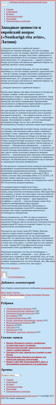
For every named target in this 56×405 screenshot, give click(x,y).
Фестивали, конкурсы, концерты (20, 332)
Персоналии (11, 330)
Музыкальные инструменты (18, 323)
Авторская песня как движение (20, 311)
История (10, 14)
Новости (21, 277)
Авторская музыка (14, 16)
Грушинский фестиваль (16, 318)
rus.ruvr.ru (15, 268)
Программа (11, 19)
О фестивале (11, 12)
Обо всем (10, 327)
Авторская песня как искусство (20, 313)
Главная (9, 9)
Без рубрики (11, 316)
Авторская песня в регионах (19, 308)
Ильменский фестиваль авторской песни (19, 396)
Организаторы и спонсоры (18, 21)
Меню (4, 5)
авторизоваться (47, 288)
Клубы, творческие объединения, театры (24, 320)
